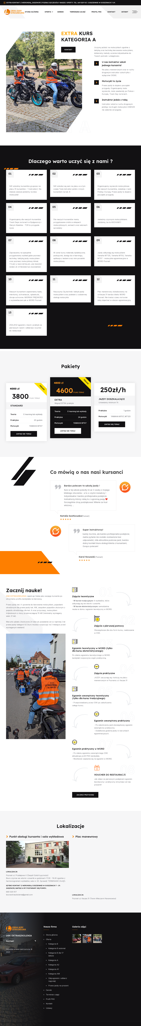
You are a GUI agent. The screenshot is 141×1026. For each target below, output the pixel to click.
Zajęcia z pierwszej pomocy (109, 626)
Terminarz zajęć (77, 12)
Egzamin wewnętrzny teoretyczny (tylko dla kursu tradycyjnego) (90, 697)
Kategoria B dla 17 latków (55, 954)
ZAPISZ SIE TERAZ (23, 434)
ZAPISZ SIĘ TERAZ (111, 424)
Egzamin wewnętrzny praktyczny (112, 720)
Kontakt (111, 12)
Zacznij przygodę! (85, 795)
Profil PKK (96, 12)
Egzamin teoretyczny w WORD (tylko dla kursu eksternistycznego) (92, 649)
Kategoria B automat (56, 948)
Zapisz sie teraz (67, 431)
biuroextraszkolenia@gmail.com (19, 895)
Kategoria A (53, 960)
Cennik (60, 12)
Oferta (48, 12)
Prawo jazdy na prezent (58, 985)
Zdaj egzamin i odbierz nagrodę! (57, 979)
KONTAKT (68, 50)
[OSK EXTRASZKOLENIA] (14, 12)
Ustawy (124, 12)
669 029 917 (11, 892)
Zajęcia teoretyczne (83, 596)
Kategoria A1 (53, 969)
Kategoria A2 (53, 965)
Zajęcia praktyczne (104, 673)
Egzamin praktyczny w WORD (88, 749)
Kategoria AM (54, 974)
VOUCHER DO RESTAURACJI (110, 774)
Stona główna (32, 12)
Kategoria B (53, 944)
